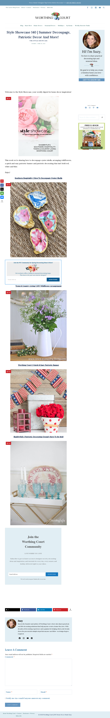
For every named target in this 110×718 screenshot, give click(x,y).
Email (44, 692)
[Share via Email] (2, 193)
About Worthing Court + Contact (12, 713)
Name (9, 692)
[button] (8, 98)
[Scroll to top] (106, 360)
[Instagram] (91, 7)
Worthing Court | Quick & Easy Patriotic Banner (38, 365)
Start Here (28, 25)
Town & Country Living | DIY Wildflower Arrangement (39, 286)
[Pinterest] (96, 7)
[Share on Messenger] (2, 197)
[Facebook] (87, 7)
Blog (21, 25)
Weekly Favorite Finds (82, 25)
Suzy (34, 43)
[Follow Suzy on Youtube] (27, 638)
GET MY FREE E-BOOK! (73, 3)
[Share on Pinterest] (2, 181)
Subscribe (50, 7)
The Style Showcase (38, 41)
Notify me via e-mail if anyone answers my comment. (28, 698)
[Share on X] (2, 189)
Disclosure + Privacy (39, 7)
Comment (10, 657)
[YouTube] (100, 7)
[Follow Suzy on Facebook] (19, 638)
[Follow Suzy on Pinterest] (31, 638)
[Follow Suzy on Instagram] (23, 638)
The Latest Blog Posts (13, 7)
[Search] (102, 117)
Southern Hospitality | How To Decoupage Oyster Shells (38, 178)
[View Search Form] (103, 7)
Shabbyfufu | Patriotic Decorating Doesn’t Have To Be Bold (38, 437)
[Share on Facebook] (2, 185)
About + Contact (26, 7)
